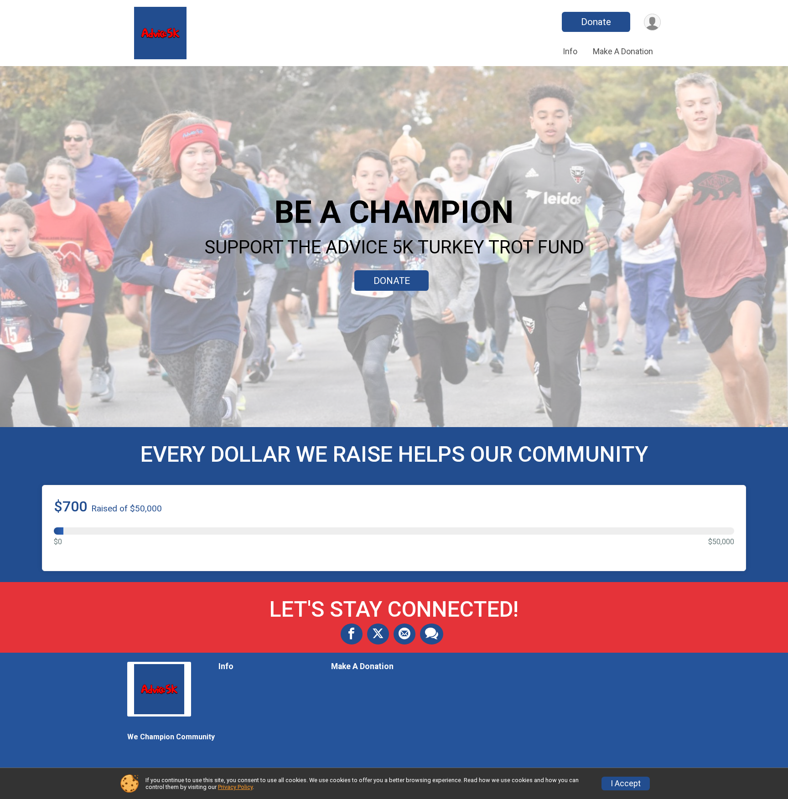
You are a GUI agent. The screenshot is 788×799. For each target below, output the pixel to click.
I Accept (626, 783)
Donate (596, 21)
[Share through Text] (431, 634)
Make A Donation (623, 51)
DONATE (391, 280)
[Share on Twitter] (378, 634)
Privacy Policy (235, 787)
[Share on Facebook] (352, 634)
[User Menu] (652, 22)
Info (570, 51)
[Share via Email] (404, 634)
